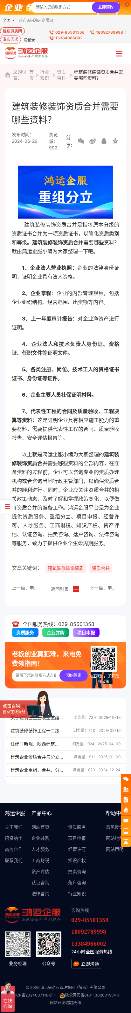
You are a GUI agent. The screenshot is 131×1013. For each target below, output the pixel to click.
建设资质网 (12, 31)
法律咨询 (40, 893)
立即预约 (106, 7)
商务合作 (14, 849)
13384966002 (69, 38)
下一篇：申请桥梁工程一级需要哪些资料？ (104, 587)
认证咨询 (40, 882)
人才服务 (40, 849)
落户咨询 (77, 882)
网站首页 (40, 827)
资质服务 (25, 632)
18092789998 (109, 32)
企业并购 (56, 632)
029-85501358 (70, 32)
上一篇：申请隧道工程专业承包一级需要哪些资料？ (26, 587)
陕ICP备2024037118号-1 (33, 995)
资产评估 (40, 871)
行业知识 (44, 75)
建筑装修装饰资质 (66, 568)
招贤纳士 (14, 838)
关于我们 (14, 827)
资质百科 (61, 75)
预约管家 (73, 675)
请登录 (29, 39)
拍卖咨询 (77, 871)
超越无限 (73, 1002)
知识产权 (77, 860)
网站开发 (57, 1002)
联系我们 (14, 860)
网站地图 (115, 838)
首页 (31, 75)
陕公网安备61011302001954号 (92, 995)
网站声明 (115, 849)
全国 (7, 20)
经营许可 (77, 849)
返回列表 (60, 589)
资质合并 (101, 568)
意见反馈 (115, 827)
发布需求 (10, 39)
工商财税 (40, 860)
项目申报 (86, 632)
